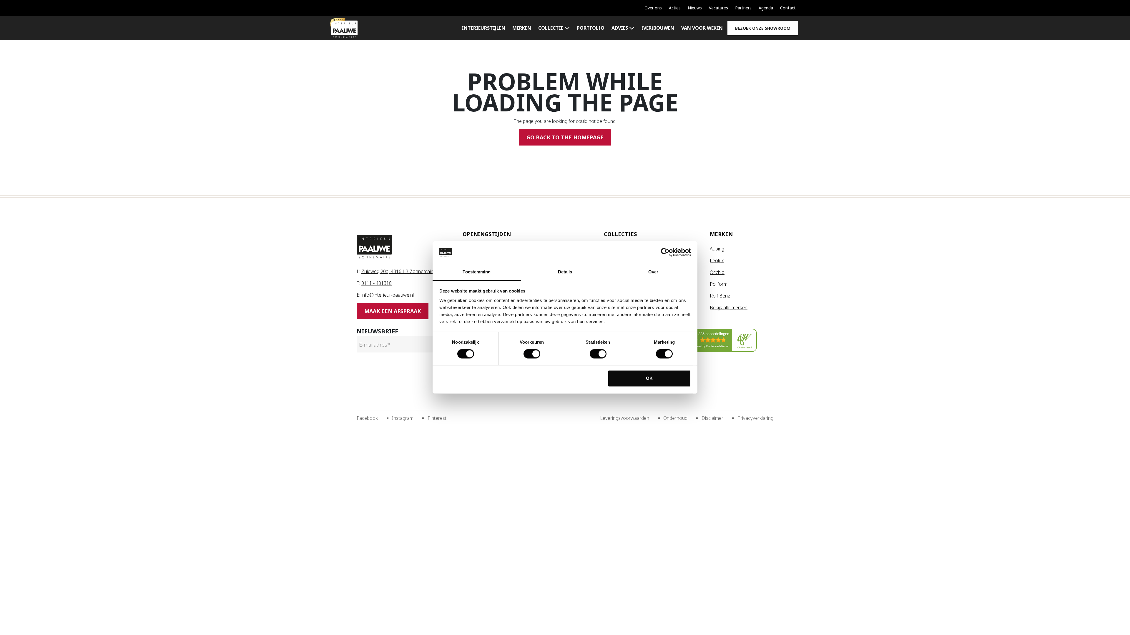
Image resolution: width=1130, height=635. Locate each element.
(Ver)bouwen (658, 28)
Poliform (718, 284)
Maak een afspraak (392, 311)
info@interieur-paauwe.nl (387, 295)
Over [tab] (653, 271)
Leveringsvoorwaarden (624, 418)
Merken (521, 28)
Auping (717, 248)
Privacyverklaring (755, 418)
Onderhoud (675, 418)
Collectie (550, 28)
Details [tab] (565, 271)
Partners (743, 8)
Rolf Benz (720, 296)
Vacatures (718, 8)
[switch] (532, 354)
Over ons (653, 8)
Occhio (717, 272)
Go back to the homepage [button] (565, 137)
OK (649, 378)
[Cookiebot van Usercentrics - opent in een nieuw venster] (665, 252)
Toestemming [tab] (477, 271)
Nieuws (695, 8)
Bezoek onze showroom (762, 28)
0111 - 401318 (376, 283)
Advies (619, 28)
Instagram (402, 418)
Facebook (367, 418)
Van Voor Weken (702, 28)
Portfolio (590, 28)
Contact (788, 8)
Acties (675, 8)
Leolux (717, 260)
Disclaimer (712, 418)
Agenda (766, 8)
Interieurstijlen (483, 28)
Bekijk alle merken (728, 307)
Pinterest (437, 418)
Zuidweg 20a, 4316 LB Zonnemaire (398, 271)
